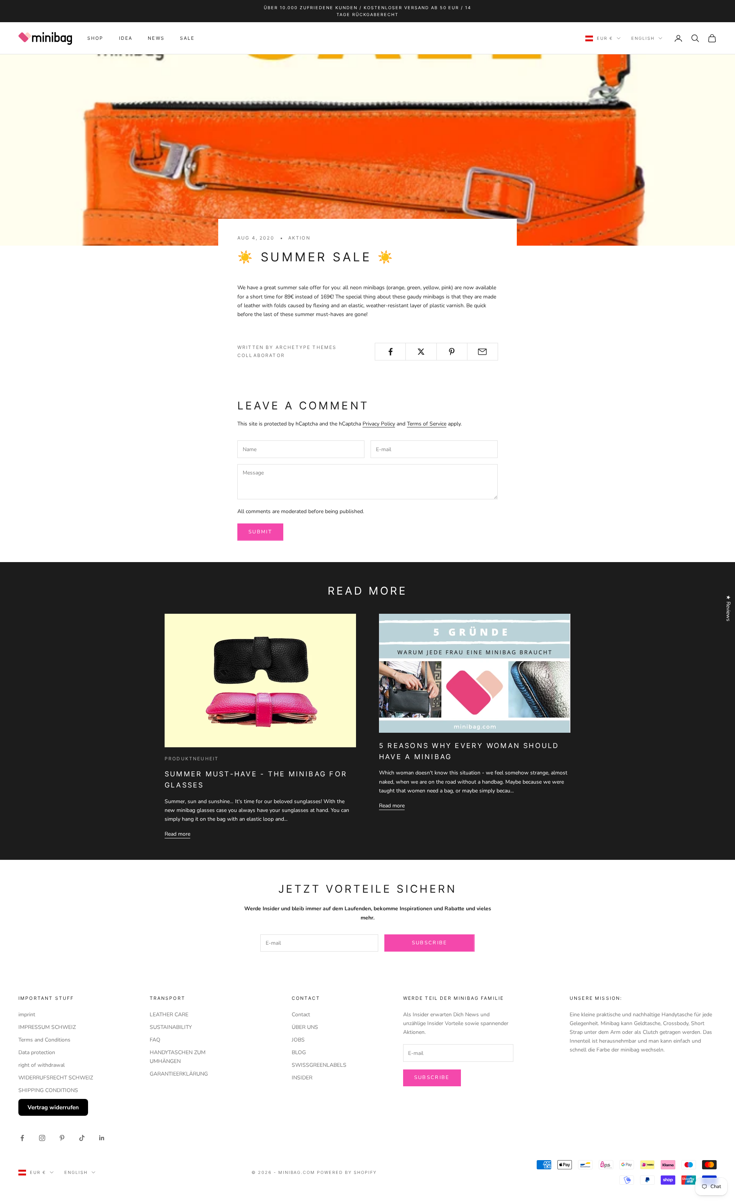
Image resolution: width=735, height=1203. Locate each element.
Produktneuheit (192, 758)
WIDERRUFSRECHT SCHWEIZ (55, 1077)
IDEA (126, 38)
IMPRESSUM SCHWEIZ (47, 1027)
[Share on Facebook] (390, 351)
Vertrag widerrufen (53, 1107)
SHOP (95, 38)
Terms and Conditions (44, 1039)
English (643, 38)
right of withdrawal (41, 1065)
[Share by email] (482, 351)
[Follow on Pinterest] (62, 1138)
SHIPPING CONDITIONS (48, 1090)
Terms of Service (426, 423)
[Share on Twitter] (421, 351)
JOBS (298, 1039)
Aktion (299, 238)
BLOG (299, 1052)
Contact (301, 1014)
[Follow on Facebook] (22, 1138)
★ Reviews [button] (728, 608)
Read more (177, 834)
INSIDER (302, 1077)
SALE (187, 38)
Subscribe (430, 942)
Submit (260, 531)
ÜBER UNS (305, 1027)
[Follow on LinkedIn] (102, 1138)
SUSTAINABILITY (171, 1027)
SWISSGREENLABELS (319, 1065)
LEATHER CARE (169, 1014)
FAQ (155, 1039)
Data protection (36, 1052)
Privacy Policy (379, 423)
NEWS (156, 38)
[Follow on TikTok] (82, 1138)
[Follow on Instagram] (42, 1138)
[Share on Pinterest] (452, 351)
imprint (26, 1014)
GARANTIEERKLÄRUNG (179, 1073)
